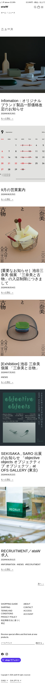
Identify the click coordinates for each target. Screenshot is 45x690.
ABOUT (27, 604)
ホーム (3, 13)
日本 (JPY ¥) (14, 680)
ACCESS (28, 611)
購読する (39, 643)
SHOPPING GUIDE (9, 604)
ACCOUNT (28, 614)
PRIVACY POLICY (9, 617)
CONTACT (28, 607)
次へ (40, 584)
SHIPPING (5, 607)
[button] (35, 7)
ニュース (11, 13)
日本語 (3, 680)
